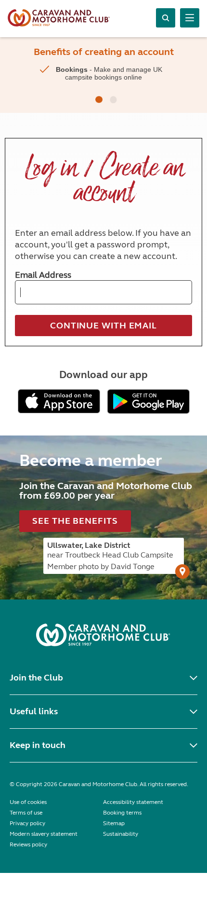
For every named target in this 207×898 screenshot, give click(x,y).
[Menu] (189, 17)
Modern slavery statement (44, 833)
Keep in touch (37, 745)
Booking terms (122, 812)
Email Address (43, 275)
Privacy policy (27, 823)
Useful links (34, 711)
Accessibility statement (133, 802)
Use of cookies (28, 802)
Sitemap (114, 823)
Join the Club (36, 677)
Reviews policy (28, 844)
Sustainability (120, 833)
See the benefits (74, 521)
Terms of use (26, 812)
